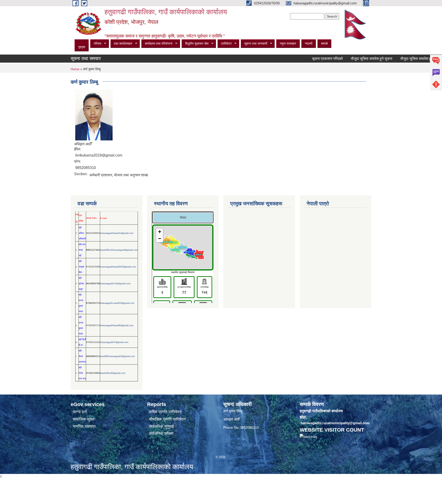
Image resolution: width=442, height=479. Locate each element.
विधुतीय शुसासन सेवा (195, 44)
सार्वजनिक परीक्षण (161, 433)
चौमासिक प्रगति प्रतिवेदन (167, 419)
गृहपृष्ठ (81, 47)
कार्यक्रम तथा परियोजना (156, 44)
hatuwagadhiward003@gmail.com (118, 266)
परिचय (95, 44)
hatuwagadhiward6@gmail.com (116, 325)
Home (75, 69)
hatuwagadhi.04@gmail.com (115, 283)
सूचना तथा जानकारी (254, 44)
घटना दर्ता (80, 412)
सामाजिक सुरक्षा (83, 419)
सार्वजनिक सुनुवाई (161, 426)
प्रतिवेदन (225, 44)
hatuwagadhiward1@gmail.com (116, 233)
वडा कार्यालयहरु (121, 44)
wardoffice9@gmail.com (112, 373)
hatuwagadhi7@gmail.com (114, 342)
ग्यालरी (308, 43)
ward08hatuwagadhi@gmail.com (117, 356)
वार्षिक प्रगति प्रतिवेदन (165, 412)
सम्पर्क (324, 43)
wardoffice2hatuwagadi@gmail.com (119, 250)
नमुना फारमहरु (288, 43)
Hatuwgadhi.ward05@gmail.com (117, 303)
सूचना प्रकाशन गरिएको (318, 59)
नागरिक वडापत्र (84, 426)
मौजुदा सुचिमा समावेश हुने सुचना (362, 59)
